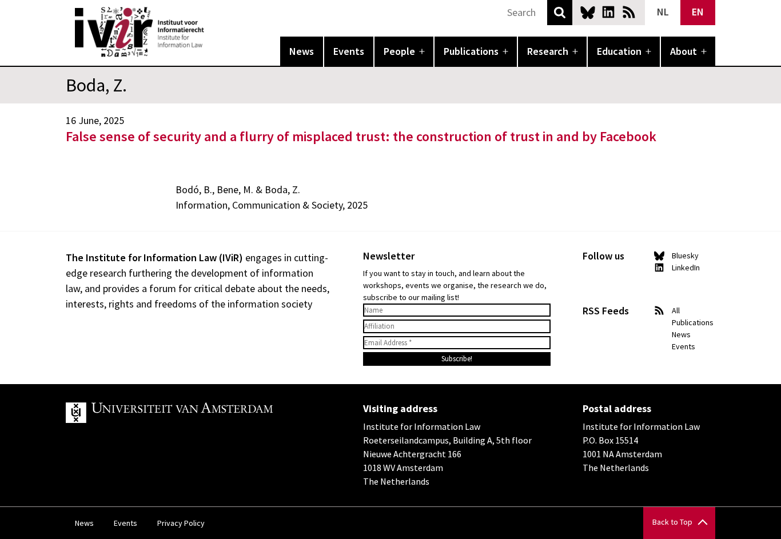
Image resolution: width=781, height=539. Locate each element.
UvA (198, 412)
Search (559, 12)
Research (547, 51)
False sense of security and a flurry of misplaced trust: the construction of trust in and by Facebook (361, 136)
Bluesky (588, 12)
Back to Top (672, 522)
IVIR (212, 32)
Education (619, 51)
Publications (471, 51)
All (676, 310)
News (301, 51)
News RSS (629, 12)
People (399, 51)
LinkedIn (608, 12)
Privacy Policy (181, 523)
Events (348, 51)
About (683, 51)
